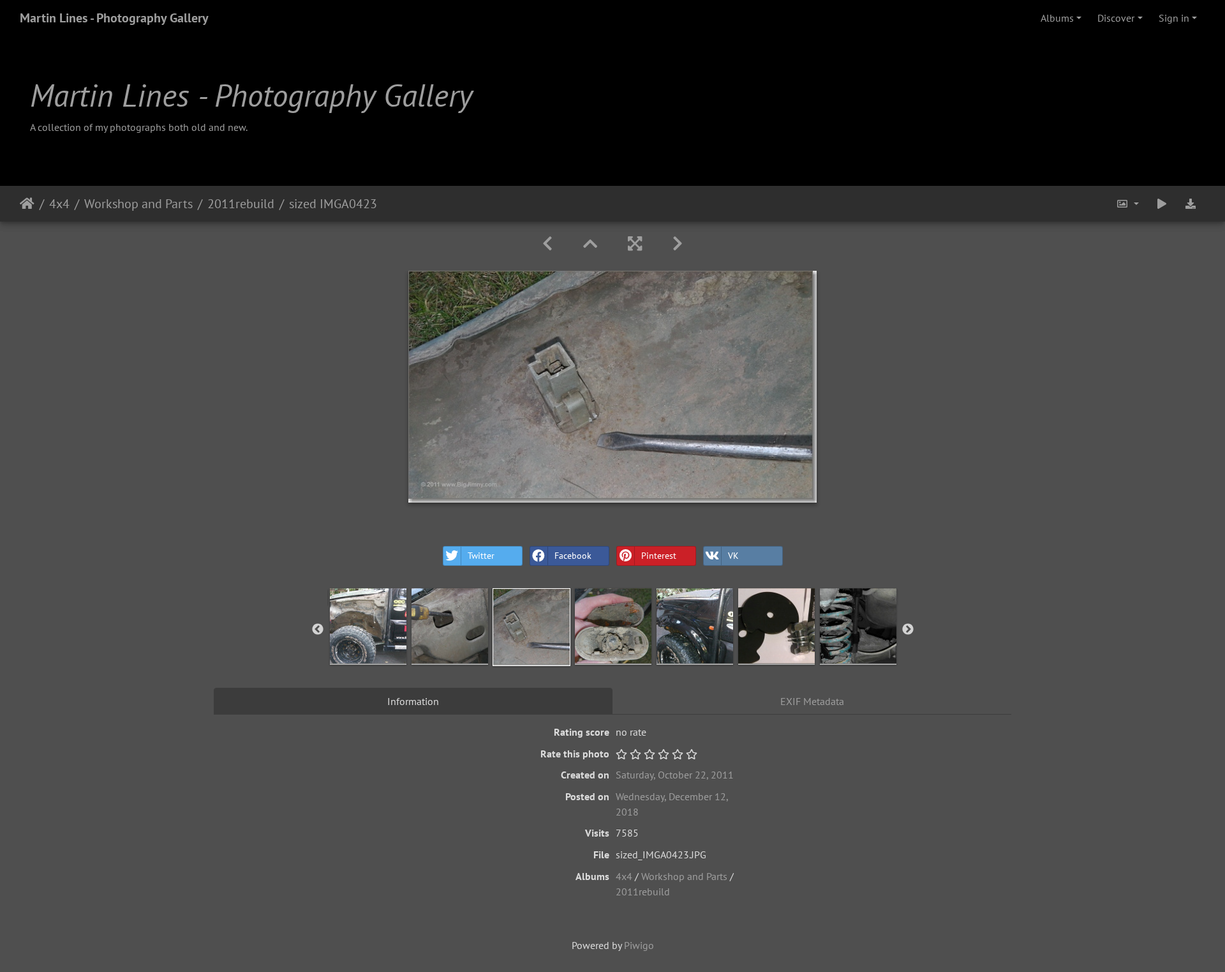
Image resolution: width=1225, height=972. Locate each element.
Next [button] (908, 629)
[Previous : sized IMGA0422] (547, 243)
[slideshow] (1162, 203)
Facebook (572, 555)
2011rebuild (240, 203)
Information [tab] (413, 701)
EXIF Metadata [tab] (812, 701)
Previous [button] (317, 629)
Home (27, 203)
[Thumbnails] (590, 243)
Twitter (481, 555)
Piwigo (639, 945)
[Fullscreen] (634, 243)
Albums (1057, 17)
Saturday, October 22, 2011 (675, 774)
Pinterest (658, 555)
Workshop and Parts (138, 203)
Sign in (1174, 17)
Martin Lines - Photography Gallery (114, 18)
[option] (368, 626)
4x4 (59, 203)
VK (733, 555)
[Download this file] (1190, 203)
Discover (1115, 17)
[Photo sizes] (1127, 203)
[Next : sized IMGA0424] (677, 243)
